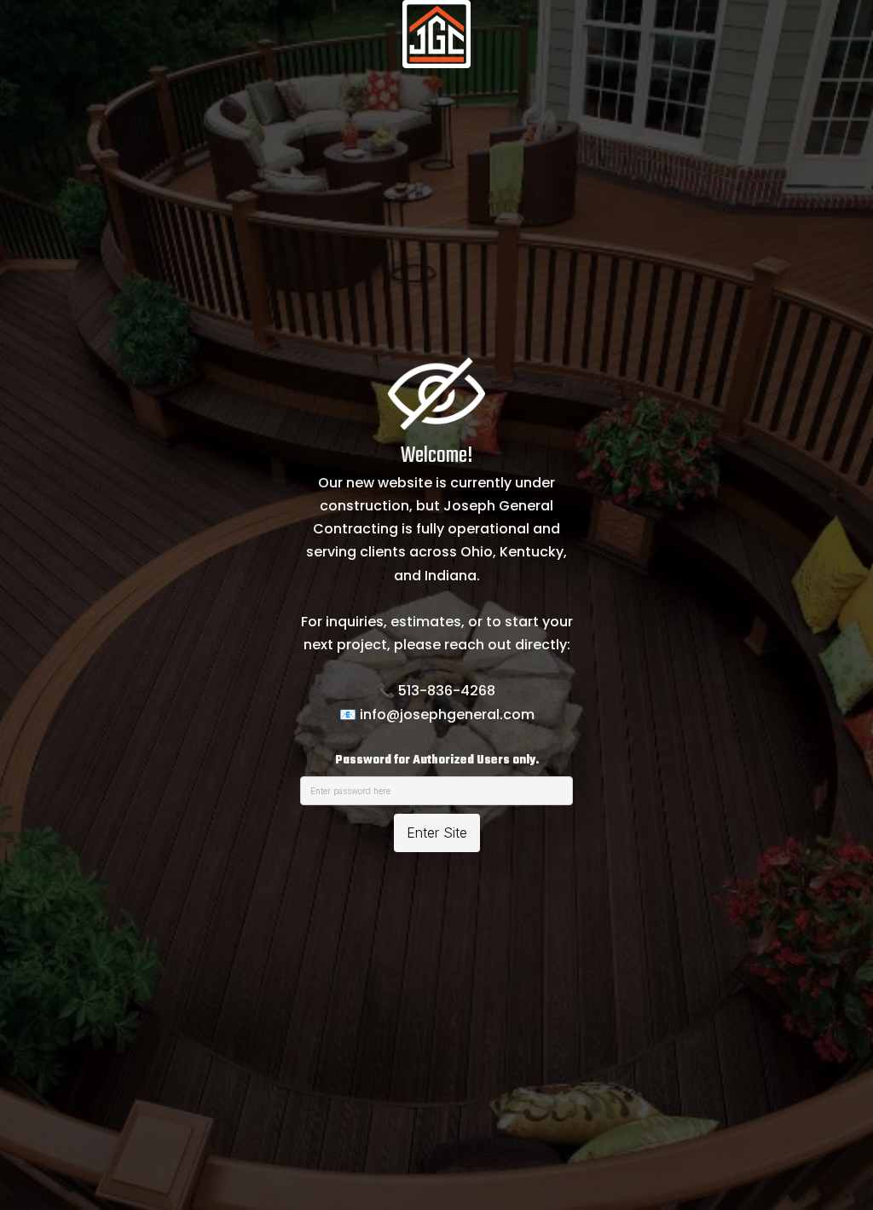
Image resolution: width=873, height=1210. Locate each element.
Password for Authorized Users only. (437, 760)
